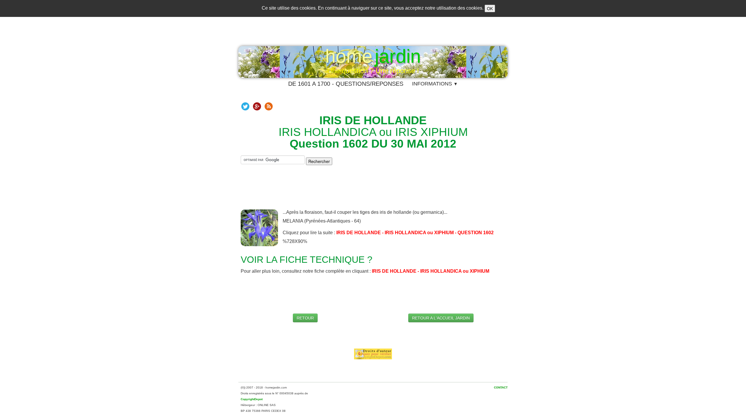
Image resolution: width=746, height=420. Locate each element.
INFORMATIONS (435, 84)
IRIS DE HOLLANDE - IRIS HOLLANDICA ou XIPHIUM (430, 271)
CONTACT (501, 387)
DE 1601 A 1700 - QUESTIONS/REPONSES (345, 83)
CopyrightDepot (252, 399)
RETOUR (305, 318)
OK (490, 8)
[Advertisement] (373, 192)
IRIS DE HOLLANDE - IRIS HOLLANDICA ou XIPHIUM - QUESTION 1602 (415, 232)
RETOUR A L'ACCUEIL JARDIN (441, 318)
